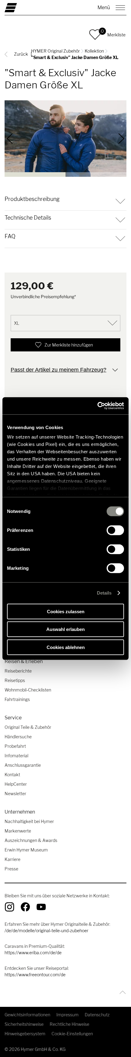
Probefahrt (15, 746)
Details (104, 592)
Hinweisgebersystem (25, 1033)
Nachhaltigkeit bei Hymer (29, 821)
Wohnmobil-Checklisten (28, 689)
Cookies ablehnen (66, 647)
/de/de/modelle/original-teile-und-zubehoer (46, 930)
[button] (95, 34)
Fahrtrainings (17, 699)
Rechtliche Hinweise (69, 1024)
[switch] (115, 530)
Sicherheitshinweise (24, 1024)
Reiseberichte (18, 670)
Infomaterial (16, 755)
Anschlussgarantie (23, 765)
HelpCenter (16, 784)
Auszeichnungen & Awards (31, 840)
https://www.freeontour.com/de (35, 974)
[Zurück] (10, 138)
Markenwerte (18, 830)
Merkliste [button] (116, 34)
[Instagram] (9, 907)
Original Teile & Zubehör (28, 727)
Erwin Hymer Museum (26, 849)
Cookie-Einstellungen (72, 1033)
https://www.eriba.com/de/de (33, 952)
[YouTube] (41, 907)
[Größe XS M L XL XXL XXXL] (65, 323)
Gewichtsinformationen (27, 1014)
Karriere (12, 859)
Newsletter (15, 793)
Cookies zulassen (65, 611)
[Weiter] (121, 138)
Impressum (67, 1014)
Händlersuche (18, 736)
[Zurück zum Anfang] (121, 992)
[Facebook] (25, 907)
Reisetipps (15, 680)
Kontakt (12, 774)
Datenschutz (97, 1014)
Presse (11, 868)
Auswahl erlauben (65, 629)
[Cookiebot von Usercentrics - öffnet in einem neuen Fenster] (97, 406)
